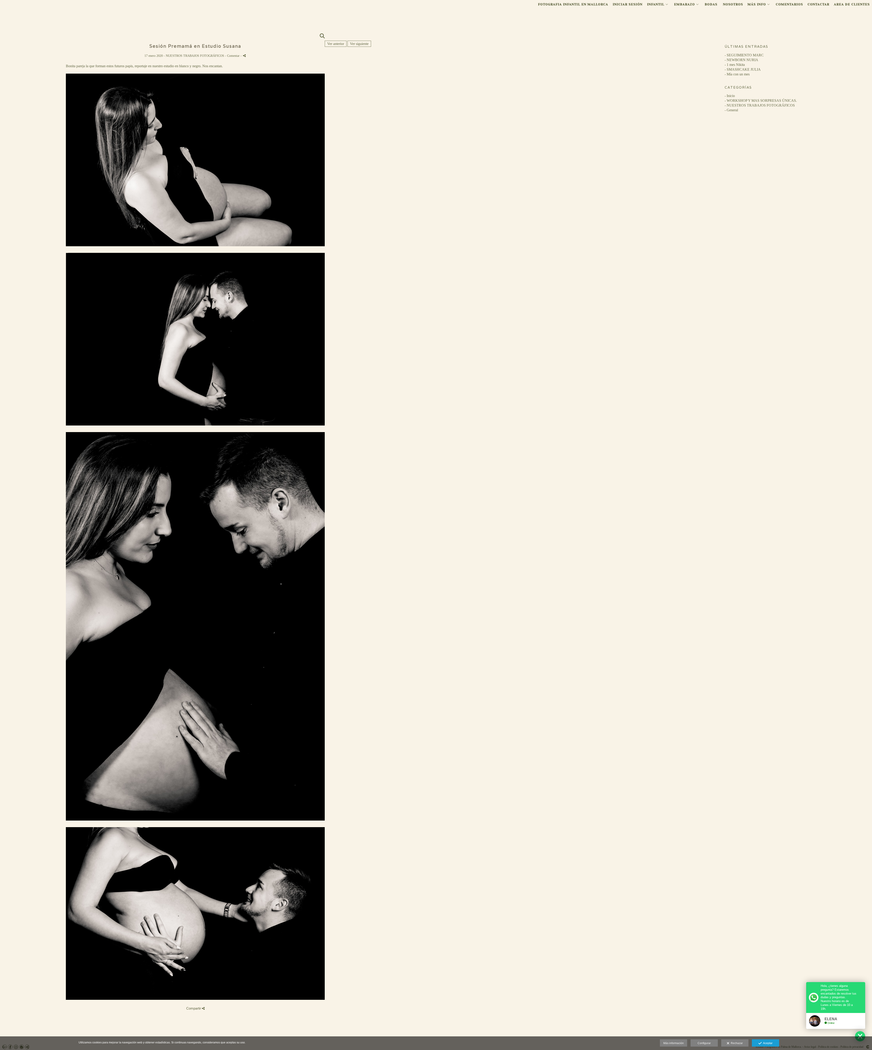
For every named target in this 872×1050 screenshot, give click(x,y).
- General (731, 110)
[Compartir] (244, 55)
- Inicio (730, 96)
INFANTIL (655, 4)
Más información (673, 1043)
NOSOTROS (733, 4)
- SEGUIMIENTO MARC (744, 55)
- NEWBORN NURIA (741, 60)
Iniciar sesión (627, 4)
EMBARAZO (684, 4)
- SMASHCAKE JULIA (743, 69)
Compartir (194, 1008)
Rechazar (736, 1043)
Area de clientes (852, 4)
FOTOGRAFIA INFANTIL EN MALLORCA (573, 4)
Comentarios (789, 4)
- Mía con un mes (737, 74)
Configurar (704, 1043)
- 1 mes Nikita (735, 65)
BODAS (711, 4)
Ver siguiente (359, 44)
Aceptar (767, 1043)
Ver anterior (335, 44)
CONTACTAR (818, 4)
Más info (757, 4)
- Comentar (232, 55)
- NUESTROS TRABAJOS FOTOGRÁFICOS (760, 105)
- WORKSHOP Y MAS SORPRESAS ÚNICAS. (761, 100)
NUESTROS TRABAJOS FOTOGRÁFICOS (195, 55)
